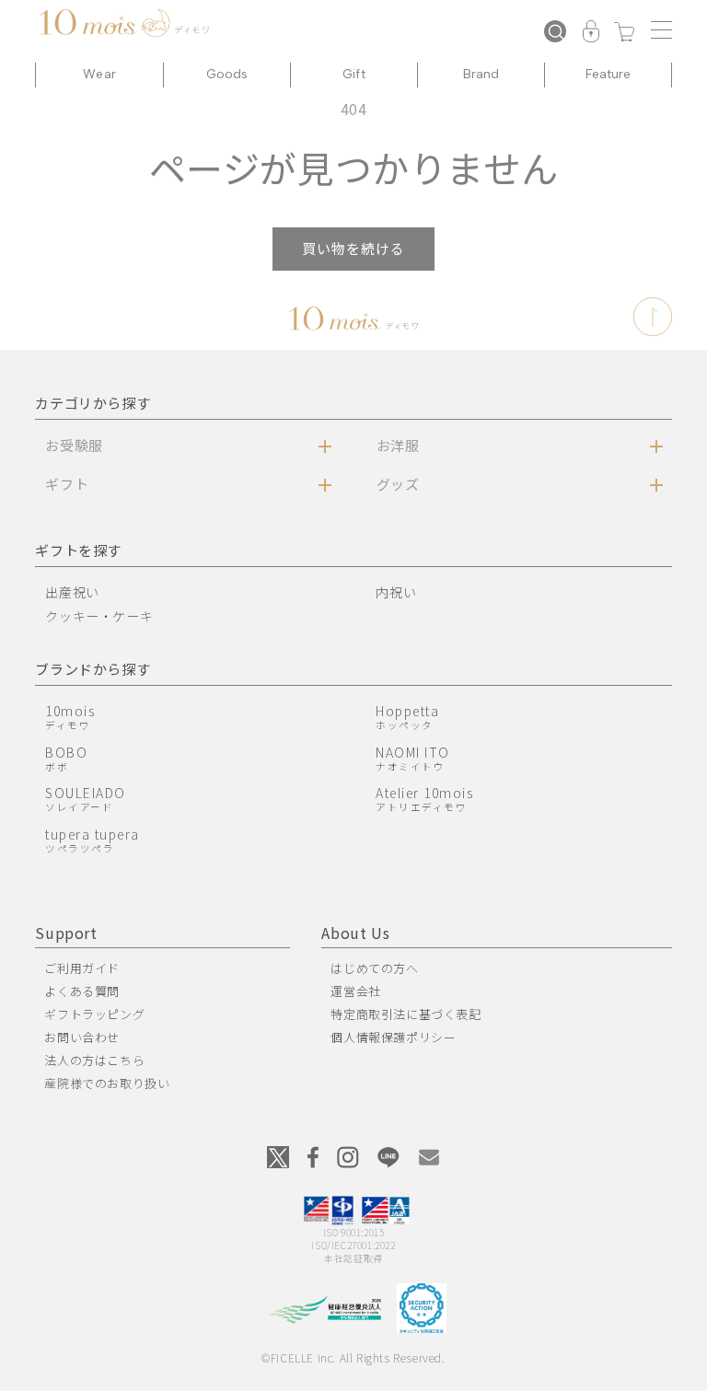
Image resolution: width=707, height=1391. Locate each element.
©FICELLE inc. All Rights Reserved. (353, 1357)
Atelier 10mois (424, 798)
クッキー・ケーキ (99, 616)
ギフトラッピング (94, 1014)
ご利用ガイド (82, 968)
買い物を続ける (353, 248)
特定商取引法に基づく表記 (405, 1014)
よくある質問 (82, 991)
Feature (608, 74)
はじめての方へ (374, 968)
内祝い (396, 592)
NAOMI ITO (413, 758)
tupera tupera (92, 840)
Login (591, 33)
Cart (624, 33)
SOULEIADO (85, 798)
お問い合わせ (82, 1037)
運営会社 (355, 991)
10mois (70, 716)
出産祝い (72, 592)
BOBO (66, 758)
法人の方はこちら (94, 1060)
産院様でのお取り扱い (106, 1083)
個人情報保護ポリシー (393, 1037)
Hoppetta (407, 716)
